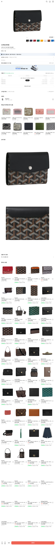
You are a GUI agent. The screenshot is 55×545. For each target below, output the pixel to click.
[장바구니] (53, 1)
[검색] (46, 1)
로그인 (27, 80)
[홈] (49, 1)
